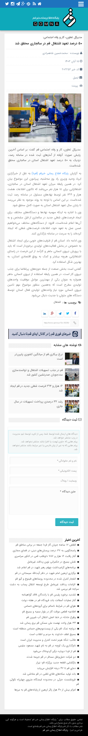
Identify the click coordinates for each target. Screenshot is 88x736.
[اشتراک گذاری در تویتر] (67, 314)
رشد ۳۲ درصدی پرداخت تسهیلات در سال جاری (38, 404)
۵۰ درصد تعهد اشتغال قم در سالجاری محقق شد (48, 43)
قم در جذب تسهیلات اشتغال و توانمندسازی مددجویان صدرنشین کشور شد (37, 372)
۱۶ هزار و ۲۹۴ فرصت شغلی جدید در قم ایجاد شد (36, 388)
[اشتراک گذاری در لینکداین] (45, 314)
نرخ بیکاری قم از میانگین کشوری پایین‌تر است (39, 356)
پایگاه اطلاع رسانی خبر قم (55, 730)
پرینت (76, 86)
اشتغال (57, 302)
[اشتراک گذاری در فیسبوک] (75, 314)
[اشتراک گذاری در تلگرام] (59, 314)
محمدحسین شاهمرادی (55, 53)
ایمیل (76, 77)
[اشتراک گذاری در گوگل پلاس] (52, 314)
